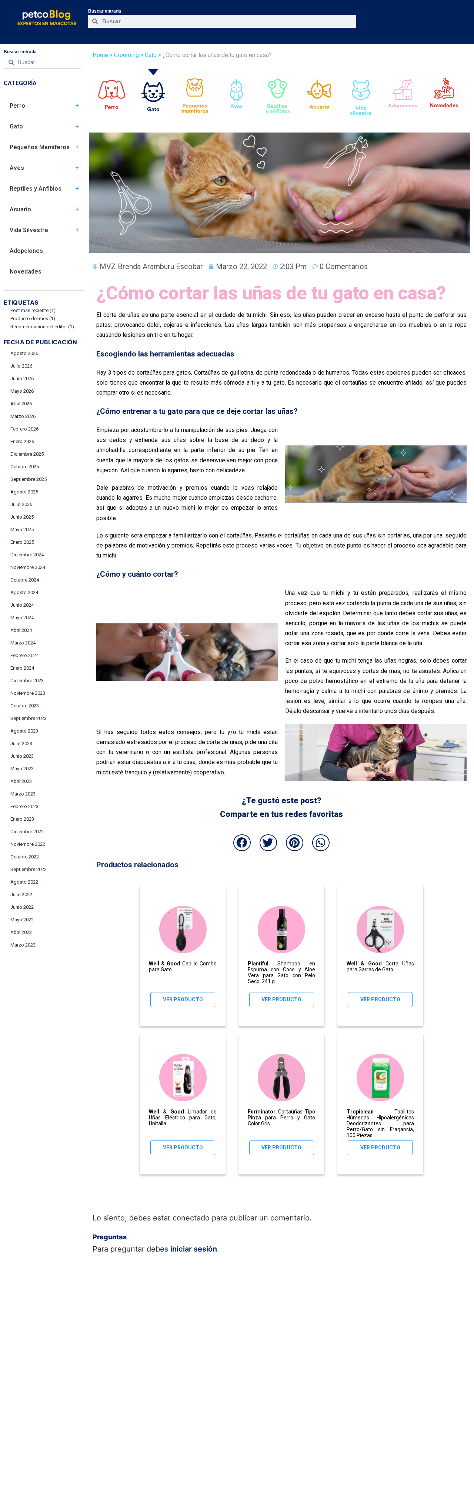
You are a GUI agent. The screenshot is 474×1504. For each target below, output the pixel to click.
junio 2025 (22, 517)
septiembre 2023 (28, 718)
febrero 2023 (24, 806)
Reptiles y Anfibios (35, 188)
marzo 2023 (23, 794)
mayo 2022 (22, 919)
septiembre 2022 (28, 869)
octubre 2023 (24, 706)
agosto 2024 (24, 592)
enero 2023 (22, 819)
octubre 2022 (24, 857)
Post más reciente (33, 310)
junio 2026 (22, 378)
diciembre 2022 (27, 831)
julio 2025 (21, 504)
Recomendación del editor (42, 326)
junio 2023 (22, 756)
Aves (17, 167)
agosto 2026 (24, 353)
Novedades (25, 271)
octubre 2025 (24, 466)
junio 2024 (22, 605)
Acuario (20, 209)
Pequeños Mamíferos (40, 147)
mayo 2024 (22, 617)
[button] (242, 842)
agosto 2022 (24, 882)
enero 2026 (22, 441)
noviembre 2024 (27, 567)
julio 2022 (21, 894)
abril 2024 (21, 630)
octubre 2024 (24, 580)
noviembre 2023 (27, 693)
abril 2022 (21, 932)
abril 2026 (21, 403)
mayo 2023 (22, 768)
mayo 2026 (22, 391)
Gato (16, 126)
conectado (191, 1217)
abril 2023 (21, 781)
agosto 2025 (24, 492)
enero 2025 (22, 542)
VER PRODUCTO (183, 999)
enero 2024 (22, 668)
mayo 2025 (22, 529)
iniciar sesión (193, 1249)
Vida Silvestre (29, 230)
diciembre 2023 (27, 680)
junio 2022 (22, 907)
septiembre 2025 (28, 479)
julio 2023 (21, 743)
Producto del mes (32, 318)
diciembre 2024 (27, 554)
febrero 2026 (24, 429)
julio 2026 (21, 366)
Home (100, 54)
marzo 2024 (23, 643)
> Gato (148, 54)
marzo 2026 (23, 416)
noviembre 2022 (27, 844)
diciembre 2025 (27, 454)
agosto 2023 (24, 731)
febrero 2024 (24, 655)
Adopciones (26, 250)
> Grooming (124, 54)
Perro (17, 105)
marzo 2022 (23, 945)
